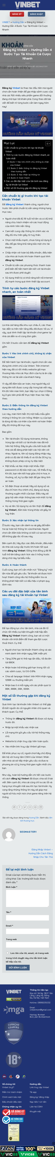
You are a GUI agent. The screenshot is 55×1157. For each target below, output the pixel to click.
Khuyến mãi (35, 1111)
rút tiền (42, 1102)
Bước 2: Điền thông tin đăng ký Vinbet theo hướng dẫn (29, 170)
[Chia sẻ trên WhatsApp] (14, 807)
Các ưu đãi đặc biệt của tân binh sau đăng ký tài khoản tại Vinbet (27, 183)
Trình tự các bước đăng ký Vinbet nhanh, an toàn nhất (28, 157)
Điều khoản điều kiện (12, 1102)
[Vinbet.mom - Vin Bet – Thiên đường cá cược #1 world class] (27, 5)
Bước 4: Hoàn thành (20, 178)
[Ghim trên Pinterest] (35, 807)
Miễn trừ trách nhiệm (12, 1092)
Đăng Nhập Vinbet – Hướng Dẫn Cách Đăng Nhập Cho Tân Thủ (41, 853)
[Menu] (4, 5)
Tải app (33, 1092)
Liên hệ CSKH (36, 1106)
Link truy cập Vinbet (39, 1087)
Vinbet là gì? (8, 1087)
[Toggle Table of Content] (46, 143)
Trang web (11, 939)
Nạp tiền (34, 1102)
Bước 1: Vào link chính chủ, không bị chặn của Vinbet (29, 163)
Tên (8, 912)
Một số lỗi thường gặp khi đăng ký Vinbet (26, 188)
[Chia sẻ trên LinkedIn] (40, 807)
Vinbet (16, 87)
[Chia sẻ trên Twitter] (24, 807)
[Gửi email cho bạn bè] (30, 807)
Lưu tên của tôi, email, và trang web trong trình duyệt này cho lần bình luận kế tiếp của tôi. (27, 957)
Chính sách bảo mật (11, 1097)
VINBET (6, 22)
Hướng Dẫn (18, 22)
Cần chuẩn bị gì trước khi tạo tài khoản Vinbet (24, 149)
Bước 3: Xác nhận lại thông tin (25, 174)
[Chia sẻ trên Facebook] (19, 807)
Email (9, 925)
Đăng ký (34, 1097)
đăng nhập (44, 1097)
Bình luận (11, 887)
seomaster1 (42, 66)
